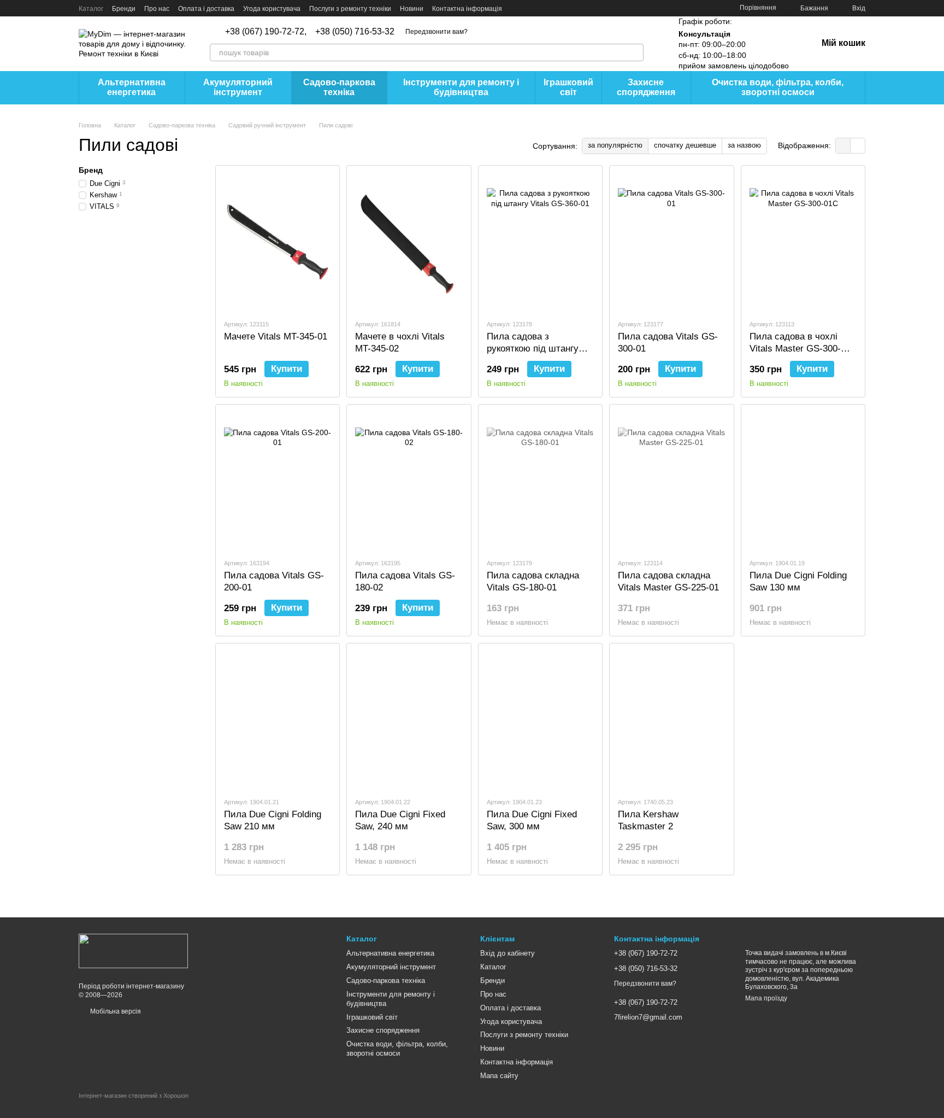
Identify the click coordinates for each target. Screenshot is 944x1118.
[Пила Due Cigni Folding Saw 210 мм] (277, 720)
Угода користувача (271, 9)
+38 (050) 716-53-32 (354, 31)
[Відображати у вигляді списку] (858, 145)
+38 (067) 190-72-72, (265, 31)
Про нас (156, 9)
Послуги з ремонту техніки (350, 9)
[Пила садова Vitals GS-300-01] (671, 242)
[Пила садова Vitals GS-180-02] (408, 481)
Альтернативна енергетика (132, 87)
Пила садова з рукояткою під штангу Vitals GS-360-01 (533, 348)
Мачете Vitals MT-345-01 (275, 336)
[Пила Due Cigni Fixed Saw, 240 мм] (408, 720)
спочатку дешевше (685, 145)
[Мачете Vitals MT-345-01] (277, 242)
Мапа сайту (499, 1076)
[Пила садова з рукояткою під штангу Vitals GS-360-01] (540, 242)
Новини (411, 9)
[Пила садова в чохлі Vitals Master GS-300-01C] (803, 242)
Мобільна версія (114, 1011)
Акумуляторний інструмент (238, 87)
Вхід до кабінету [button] (507, 953)
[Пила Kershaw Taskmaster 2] (671, 720)
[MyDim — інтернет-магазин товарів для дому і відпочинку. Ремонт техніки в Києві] (133, 951)
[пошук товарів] (635, 52)
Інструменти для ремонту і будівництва (461, 87)
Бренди (123, 9)
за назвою (744, 145)
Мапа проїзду (766, 998)
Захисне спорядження (646, 87)
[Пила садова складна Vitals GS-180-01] (540, 481)
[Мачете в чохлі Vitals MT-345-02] (408, 242)
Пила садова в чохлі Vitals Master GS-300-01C (795, 348)
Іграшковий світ (568, 87)
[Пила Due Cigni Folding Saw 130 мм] (803, 481)
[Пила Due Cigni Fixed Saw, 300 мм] (540, 720)
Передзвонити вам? (436, 32)
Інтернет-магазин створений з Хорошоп (133, 1095)
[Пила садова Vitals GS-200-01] (277, 481)
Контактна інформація (467, 9)
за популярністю (615, 145)
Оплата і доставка (206, 9)
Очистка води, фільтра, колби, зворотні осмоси (777, 87)
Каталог (91, 9)
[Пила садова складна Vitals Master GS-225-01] (671, 481)
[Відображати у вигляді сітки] (843, 145)
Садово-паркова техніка (339, 87)
